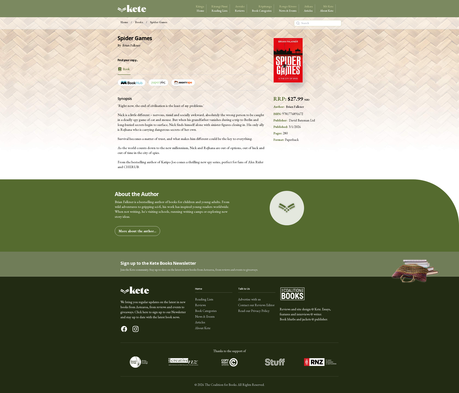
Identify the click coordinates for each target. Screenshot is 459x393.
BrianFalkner (131, 45)
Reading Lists (219, 8)
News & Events (288, 8)
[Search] (298, 23)
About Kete (326, 8)
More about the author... (137, 231)
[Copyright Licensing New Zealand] (229, 362)
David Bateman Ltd (302, 120)
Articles (308, 8)
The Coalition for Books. (221, 385)
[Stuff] (274, 362)
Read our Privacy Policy (253, 311)
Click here (141, 312)
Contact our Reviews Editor (256, 305)
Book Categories (262, 8)
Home (200, 8)
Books (139, 22)
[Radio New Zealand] (320, 362)
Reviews (240, 8)
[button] (229, 264)
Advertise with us (249, 299)
